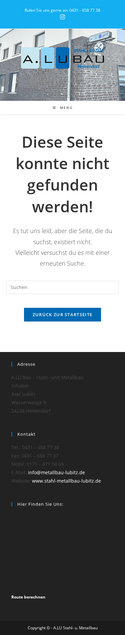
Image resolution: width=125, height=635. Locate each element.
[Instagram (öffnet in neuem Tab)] (62, 17)
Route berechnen (28, 597)
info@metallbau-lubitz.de (56, 472)
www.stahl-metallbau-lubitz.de (66, 481)
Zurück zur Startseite (62, 314)
